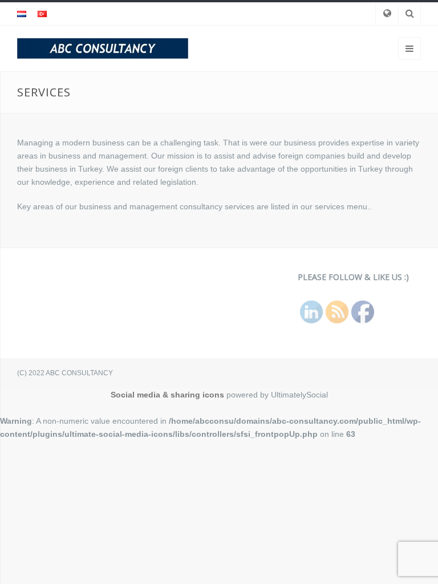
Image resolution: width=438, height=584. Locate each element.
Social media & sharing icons (167, 394)
